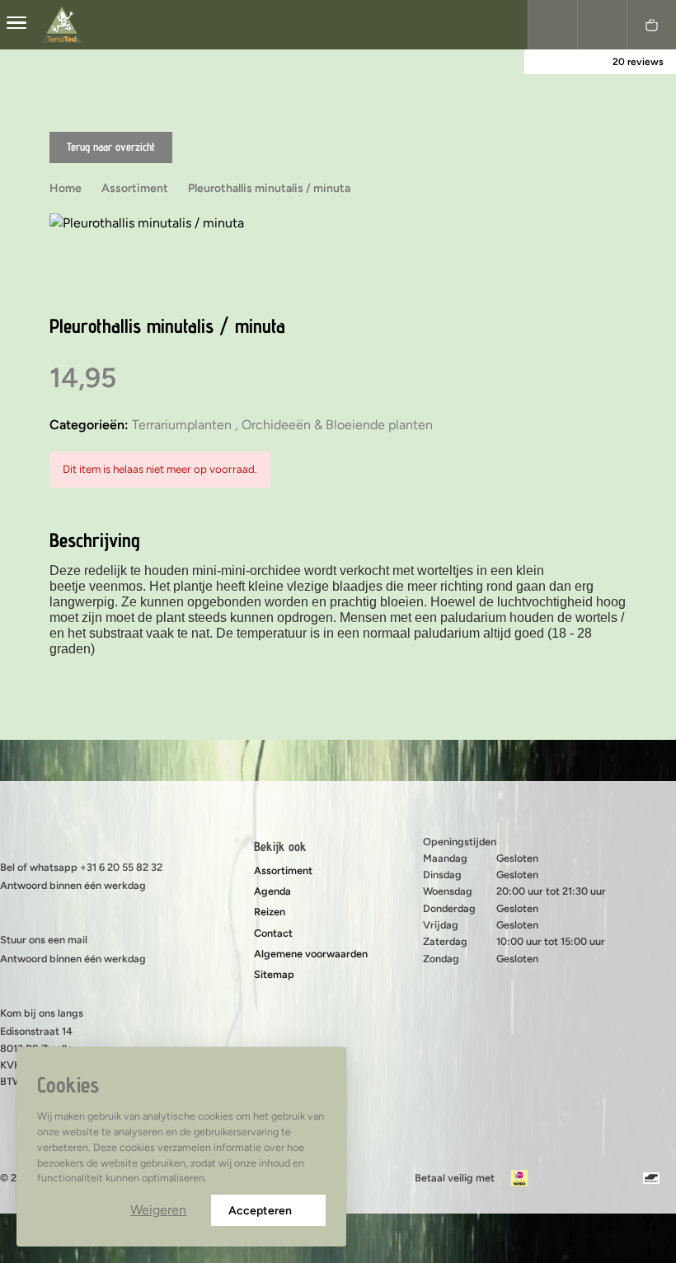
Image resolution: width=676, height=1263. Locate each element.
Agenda (272, 891)
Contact (273, 933)
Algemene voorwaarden (311, 953)
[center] (16, 25)
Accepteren (260, 1211)
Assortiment (283, 870)
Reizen (269, 911)
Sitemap (274, 974)
